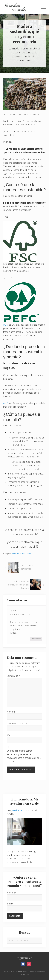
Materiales (15, 553)
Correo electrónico (17, 723)
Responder (36, 638)
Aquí (5, 403)
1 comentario (34, 114)
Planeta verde (25, 553)
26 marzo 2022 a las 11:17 (20, 614)
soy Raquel (17, 810)
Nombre (12, 711)
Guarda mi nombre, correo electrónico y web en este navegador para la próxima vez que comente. (24, 756)
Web (9, 735)
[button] (43, 7)
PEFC (5, 324)
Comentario (13, 675)
